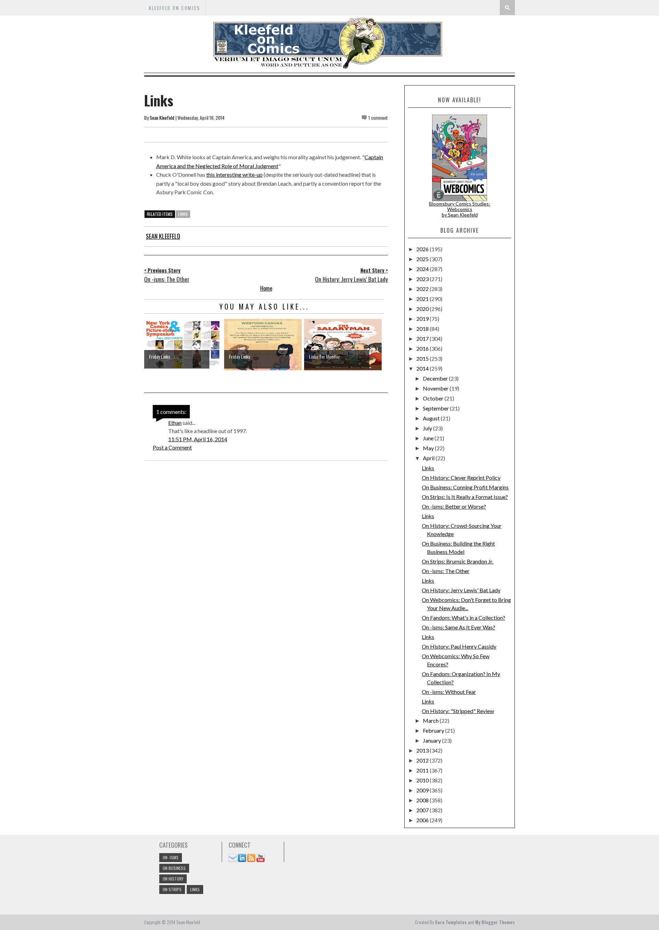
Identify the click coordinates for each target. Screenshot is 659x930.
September (436, 408)
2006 (423, 820)
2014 (423, 368)
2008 (423, 800)
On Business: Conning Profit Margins (465, 487)
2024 (423, 269)
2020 (423, 308)
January (432, 740)
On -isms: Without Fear (449, 691)
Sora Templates (451, 922)
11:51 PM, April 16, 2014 (197, 439)
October (433, 398)
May (429, 448)
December (436, 378)
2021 (423, 298)
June (429, 438)
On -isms (170, 857)
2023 (423, 279)
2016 (423, 348)
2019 (423, 318)
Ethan (175, 422)
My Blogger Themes (495, 922)
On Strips (172, 889)
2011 (423, 770)
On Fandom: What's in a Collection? (463, 617)
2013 (423, 750)
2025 (423, 259)
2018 (423, 328)
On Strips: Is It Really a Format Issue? (465, 496)
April (429, 458)
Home (266, 288)
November (436, 388)
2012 (423, 760)
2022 (423, 289)
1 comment (378, 117)
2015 (423, 358)
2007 (423, 810)
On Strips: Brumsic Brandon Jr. (457, 561)
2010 (423, 780)
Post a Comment (172, 447)
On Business (174, 868)
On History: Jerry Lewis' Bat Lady (461, 590)
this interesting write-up (234, 174)
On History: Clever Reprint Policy (461, 477)
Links (428, 468)
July (428, 428)
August (432, 418)
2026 (423, 249)
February (434, 730)
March (431, 720)
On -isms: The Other (446, 571)
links (183, 214)
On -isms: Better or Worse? (454, 506)
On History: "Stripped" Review (458, 711)
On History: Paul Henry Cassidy (459, 646)
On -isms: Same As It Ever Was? (458, 627)
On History (173, 879)
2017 (423, 338)
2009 (423, 790)
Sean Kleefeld (162, 117)
